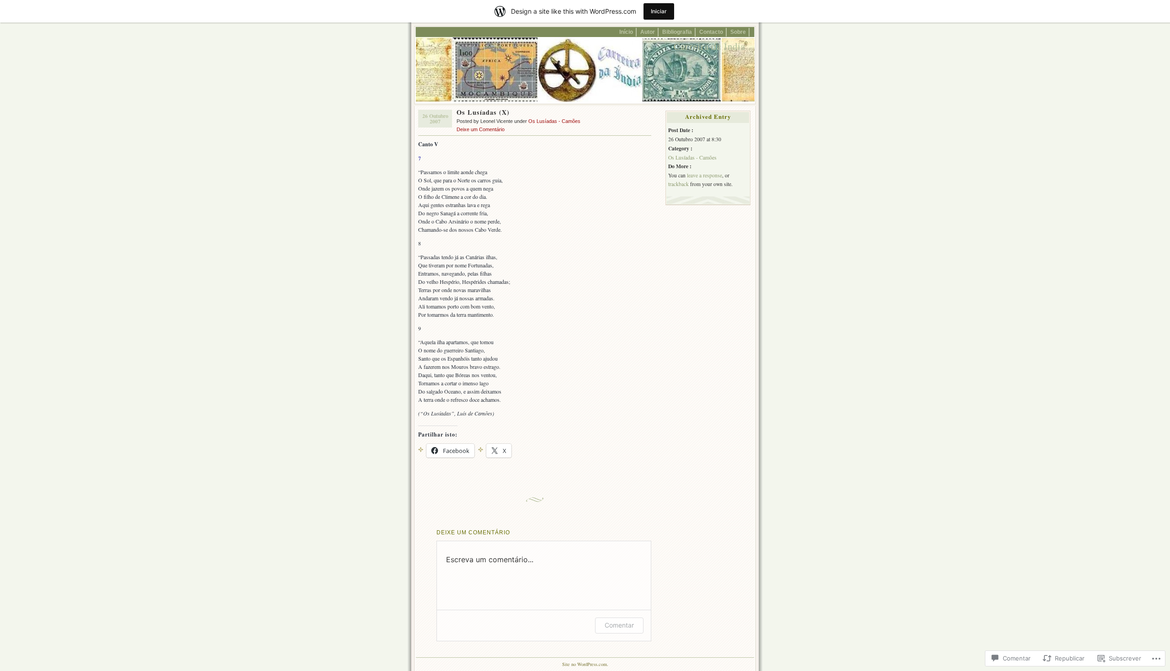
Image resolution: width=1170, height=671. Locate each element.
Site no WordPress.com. (585, 664)
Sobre (738, 32)
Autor (647, 32)
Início (626, 32)
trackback (678, 184)
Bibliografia (677, 32)
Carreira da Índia (709, 46)
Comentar (619, 625)
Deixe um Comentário (481, 129)
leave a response (704, 175)
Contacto (711, 32)
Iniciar (659, 11)
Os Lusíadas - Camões (554, 121)
